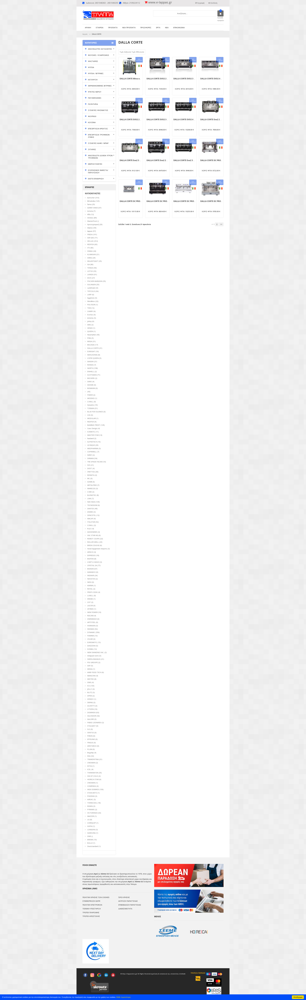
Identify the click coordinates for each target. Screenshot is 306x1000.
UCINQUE (91, 445)
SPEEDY (90, 699)
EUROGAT (91, 351)
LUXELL (90, 595)
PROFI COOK (92, 592)
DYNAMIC (91, 632)
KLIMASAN (91, 254)
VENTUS (90, 732)
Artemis (90, 318)
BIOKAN (90, 569)
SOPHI (89, 826)
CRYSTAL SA (92, 565)
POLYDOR (91, 304)
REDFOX (90, 244)
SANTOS (90, 508)
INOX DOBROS (93, 789)
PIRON (90, 736)
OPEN (89, 696)
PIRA (89, 338)
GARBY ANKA (92, 208)
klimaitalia (91, 201)
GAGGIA (90, 361)
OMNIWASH (92, 619)
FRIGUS (90, 742)
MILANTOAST (92, 261)
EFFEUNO (91, 739)
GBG (89, 325)
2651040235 (112, 3)
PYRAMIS (90, 809)
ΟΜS (89, 682)
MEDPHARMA (92, 448)
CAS (88, 415)
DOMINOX (91, 712)
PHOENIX (91, 796)
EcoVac (90, 315)
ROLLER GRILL (93, 542)
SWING (90, 702)
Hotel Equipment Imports (97, 549)
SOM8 (89, 482)
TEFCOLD (91, 291)
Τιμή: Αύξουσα (126, 52)
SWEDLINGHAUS (93, 659)
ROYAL (90, 589)
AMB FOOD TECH (94, 672)
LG (88, 819)
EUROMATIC (92, 642)
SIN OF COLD (92, 776)
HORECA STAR (93, 779)
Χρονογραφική (93, 224)
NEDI (89, 582)
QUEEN (90, 331)
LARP (89, 294)
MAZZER (90, 816)
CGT (89, 602)
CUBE (89, 492)
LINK (89, 498)
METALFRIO (92, 485)
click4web (182, 974)
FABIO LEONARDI (94, 722)
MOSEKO (90, 398)
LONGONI (91, 829)
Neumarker (91, 335)
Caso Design (92, 428)
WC (88, 478)
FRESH (89, 234)
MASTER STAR (93, 435)
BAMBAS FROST (93, 425)
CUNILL (90, 401)
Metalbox (91, 301)
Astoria (90, 211)
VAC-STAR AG (92, 535)
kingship (90, 752)
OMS (89, 836)
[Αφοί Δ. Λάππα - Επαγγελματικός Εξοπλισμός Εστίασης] (103, 13)
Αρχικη (84, 34)
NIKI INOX (91, 502)
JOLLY (89, 689)
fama (89, 204)
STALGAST (91, 726)
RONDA (90, 365)
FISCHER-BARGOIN (94, 281)
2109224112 (134, 3)
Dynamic (90, 405)
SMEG (89, 258)
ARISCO (90, 552)
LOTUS (90, 271)
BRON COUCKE (93, 545)
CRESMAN (91, 763)
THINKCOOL (92, 803)
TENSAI (90, 268)
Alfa (88, 214)
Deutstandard (92, 846)
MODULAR (91, 418)
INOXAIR (90, 575)
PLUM (89, 749)
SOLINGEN (91, 284)
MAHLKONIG (92, 355)
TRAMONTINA (93, 759)
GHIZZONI (91, 646)
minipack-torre (93, 656)
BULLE (90, 843)
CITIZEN (90, 709)
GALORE (90, 719)
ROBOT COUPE (93, 539)
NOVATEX (91, 579)
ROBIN (90, 806)
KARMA (90, 585)
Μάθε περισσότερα (123, 997)
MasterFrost (92, 221)
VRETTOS (91, 472)
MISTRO (90, 679)
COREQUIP (91, 823)
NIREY (89, 455)
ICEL (89, 769)
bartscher (91, 198)
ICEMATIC (91, 432)
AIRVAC (90, 799)
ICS (88, 686)
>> (221, 224)
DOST (89, 468)
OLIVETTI (91, 706)
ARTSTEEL (91, 622)
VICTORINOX (92, 813)
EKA (88, 756)
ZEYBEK (90, 609)
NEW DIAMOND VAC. (95, 652)
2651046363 (100, 3)
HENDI (90, 328)
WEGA (89, 341)
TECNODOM (92, 505)
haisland (90, 438)
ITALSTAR (91, 522)
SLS (88, 729)
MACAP (90, 518)
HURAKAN (91, 625)
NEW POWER (92, 612)
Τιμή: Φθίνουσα (138, 52)
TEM (89, 308)
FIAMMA (90, 636)
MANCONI (91, 676)
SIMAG (90, 251)
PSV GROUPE (92, 662)
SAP (88, 666)
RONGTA (90, 475)
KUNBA (90, 649)
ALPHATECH (92, 442)
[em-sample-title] (85, 975)
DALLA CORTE (93, 348)
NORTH (90, 368)
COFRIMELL (92, 452)
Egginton (90, 298)
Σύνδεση (213, 3)
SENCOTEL (91, 515)
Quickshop (130, 73)
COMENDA (91, 786)
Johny (89, 321)
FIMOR (90, 395)
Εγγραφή (200, 3)
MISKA (89, 669)
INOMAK (90, 629)
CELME (90, 639)
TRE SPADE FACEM (94, 462)
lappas (89, 231)
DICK (89, 278)
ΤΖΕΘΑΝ (90, 408)
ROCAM (90, 615)
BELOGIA (90, 345)
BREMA (90, 839)
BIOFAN (90, 559)
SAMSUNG (91, 833)
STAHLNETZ (92, 793)
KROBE (90, 599)
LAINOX (90, 274)
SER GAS (90, 238)
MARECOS (91, 488)
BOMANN (91, 388)
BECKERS (91, 378)
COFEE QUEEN (93, 358)
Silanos (90, 228)
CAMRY (90, 311)
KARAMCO (91, 572)
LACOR (90, 605)
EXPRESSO (91, 555)
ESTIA (89, 766)
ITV (88, 248)
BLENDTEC (91, 495)
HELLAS (90, 241)
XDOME (90, 385)
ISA (88, 264)
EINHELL (90, 371)
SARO (89, 381)
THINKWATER (92, 773)
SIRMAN (90, 458)
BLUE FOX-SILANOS (95, 412)
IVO (88, 465)
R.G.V (89, 528)
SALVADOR (91, 716)
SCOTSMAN (92, 375)
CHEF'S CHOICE (93, 562)
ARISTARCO (91, 746)
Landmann (91, 288)
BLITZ (89, 692)
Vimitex (90, 218)
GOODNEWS (92, 532)
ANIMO (90, 512)
